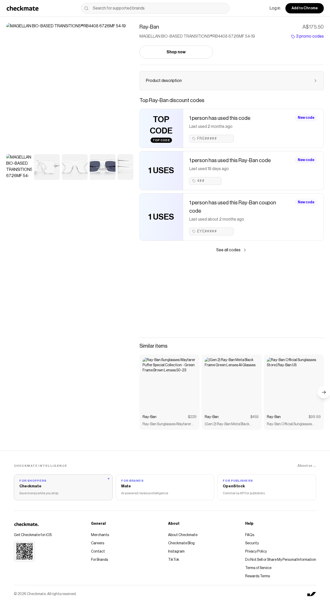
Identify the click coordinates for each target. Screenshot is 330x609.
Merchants (100, 535)
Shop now (176, 52)
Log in (275, 8)
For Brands (99, 560)
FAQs (249, 535)
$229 (192, 417)
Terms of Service (258, 568)
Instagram (176, 551)
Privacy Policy (256, 551)
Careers (97, 543)
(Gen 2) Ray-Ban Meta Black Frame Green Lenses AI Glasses (230, 424)
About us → (307, 465)
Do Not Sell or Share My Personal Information (280, 560)
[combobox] (155, 8)
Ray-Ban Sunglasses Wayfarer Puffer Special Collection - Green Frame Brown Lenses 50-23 (169, 424)
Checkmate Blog (181, 543)
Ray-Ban (149, 417)
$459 (254, 417)
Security (252, 543)
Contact (98, 551)
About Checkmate (182, 535)
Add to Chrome (305, 8)
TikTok (173, 560)
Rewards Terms (257, 576)
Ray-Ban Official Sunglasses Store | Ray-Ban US (289, 424)
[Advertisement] (231, 295)
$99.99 (315, 417)
